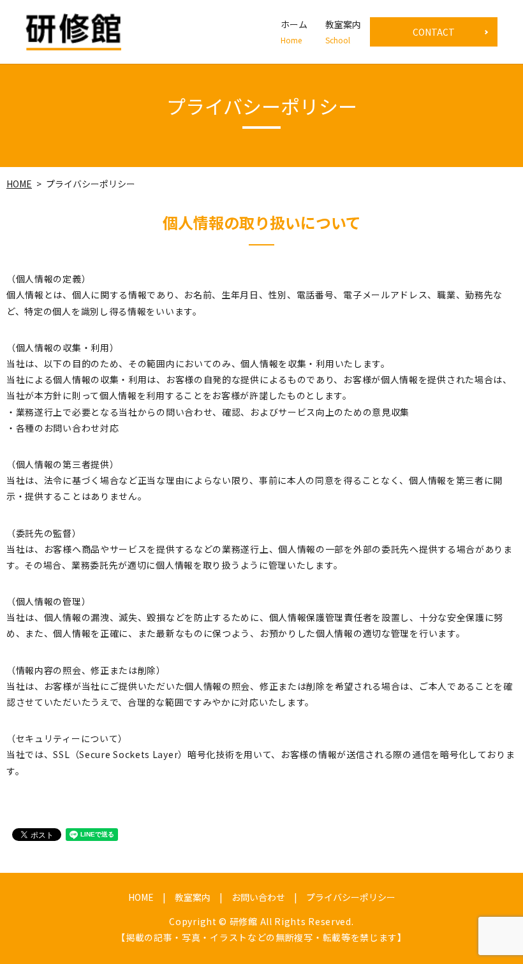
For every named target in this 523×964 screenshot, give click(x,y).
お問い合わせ (258, 897)
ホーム (294, 31)
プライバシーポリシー (350, 897)
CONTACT (434, 32)
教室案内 (343, 31)
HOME (19, 183)
